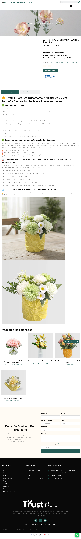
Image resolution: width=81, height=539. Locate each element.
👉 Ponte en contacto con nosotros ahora (14, 193)
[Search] (79, 2)
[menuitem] (36, 535)
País (62, 420)
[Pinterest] (45, 520)
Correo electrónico (47, 420)
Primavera (75, 62)
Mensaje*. (44, 433)
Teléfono (63, 413)
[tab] (10, 92)
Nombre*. (44, 413)
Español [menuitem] (47, 535)
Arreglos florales (55, 62)
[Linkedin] (35, 520)
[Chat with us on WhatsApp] (77, 535)
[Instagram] (40, 520)
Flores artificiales (66, 62)
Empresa (44, 426)
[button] (71, 6)
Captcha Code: (50, 444)
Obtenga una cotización (72, 341)
